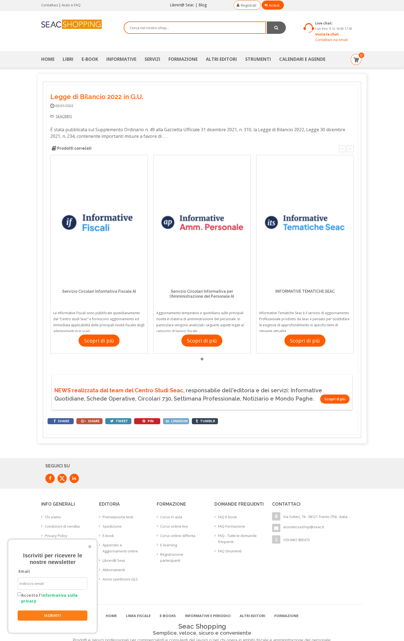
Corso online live (174, 526)
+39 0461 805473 (296, 539)
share (63, 420)
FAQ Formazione (231, 526)
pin (150, 420)
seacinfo (64, 116)
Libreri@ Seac (182, 4)
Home (47, 59)
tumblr (207, 420)
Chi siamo (53, 516)
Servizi (152, 59)
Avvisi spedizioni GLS (120, 579)
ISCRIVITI (52, 615)
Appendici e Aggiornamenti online (120, 548)
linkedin (179, 420)
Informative (121, 59)
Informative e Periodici (208, 615)
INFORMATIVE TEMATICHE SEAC (305, 291)
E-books (168, 615)
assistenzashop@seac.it (303, 526)
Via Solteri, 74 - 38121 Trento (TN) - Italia (315, 516)
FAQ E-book (227, 516)
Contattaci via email (331, 39)
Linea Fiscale (138, 615)
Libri (68, 59)
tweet (121, 420)
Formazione (183, 59)
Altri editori (221, 59)
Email (24, 571)
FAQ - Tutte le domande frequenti (237, 538)
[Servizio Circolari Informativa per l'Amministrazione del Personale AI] (202, 222)
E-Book (90, 59)
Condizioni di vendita (62, 526)
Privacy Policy (56, 535)
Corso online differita (177, 535)
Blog (202, 4)
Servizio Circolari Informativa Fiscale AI (99, 291)
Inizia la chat (327, 34)
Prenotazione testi (118, 516)
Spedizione (112, 526)
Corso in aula (171, 516)
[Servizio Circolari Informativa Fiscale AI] (99, 222)
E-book (108, 535)
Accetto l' (49, 598)
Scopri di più (99, 340)
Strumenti (258, 59)
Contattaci (49, 4)
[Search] (276, 27)
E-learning (168, 545)
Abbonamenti (114, 569)
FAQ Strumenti (230, 551)
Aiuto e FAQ (71, 4)
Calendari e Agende (302, 59)
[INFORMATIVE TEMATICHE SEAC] (305, 222)
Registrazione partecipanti (171, 557)
